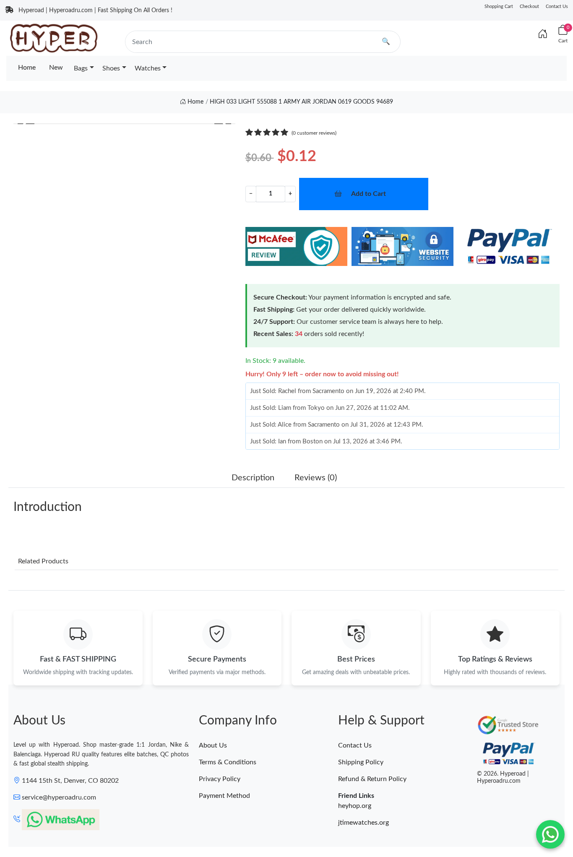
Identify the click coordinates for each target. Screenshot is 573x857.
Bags (81, 68)
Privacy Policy (219, 779)
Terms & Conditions (227, 762)
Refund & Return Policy (372, 779)
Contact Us (557, 6)
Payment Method (224, 795)
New (56, 67)
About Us (213, 745)
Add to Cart (368, 193)
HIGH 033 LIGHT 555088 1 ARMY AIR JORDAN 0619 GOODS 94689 (301, 102)
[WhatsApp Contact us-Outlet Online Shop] (550, 834)
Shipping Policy (360, 762)
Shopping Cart (498, 6)
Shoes (111, 68)
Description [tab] (253, 478)
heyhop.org (354, 805)
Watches (148, 68)
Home (27, 67)
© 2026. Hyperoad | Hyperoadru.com (503, 777)
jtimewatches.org (363, 822)
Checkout (529, 6)
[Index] (543, 34)
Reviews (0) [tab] (315, 478)
